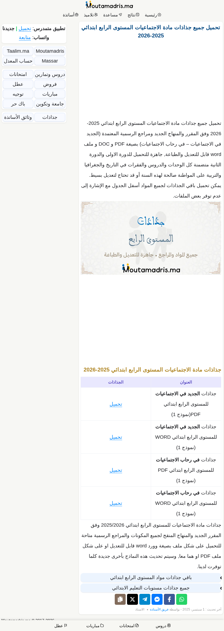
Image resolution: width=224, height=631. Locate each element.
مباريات (50, 94)
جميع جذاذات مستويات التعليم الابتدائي (151, 588)
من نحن (198, 622)
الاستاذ (139, 609)
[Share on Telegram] (144, 599)
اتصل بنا (213, 622)
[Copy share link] (120, 599)
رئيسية (151, 15)
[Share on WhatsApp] (181, 599)
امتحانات (18, 74)
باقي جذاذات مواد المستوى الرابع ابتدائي (151, 577)
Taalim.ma (18, 51)
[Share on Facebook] (169, 599)
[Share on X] (132, 599)
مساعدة (110, 15)
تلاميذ (89, 15)
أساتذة (68, 15)
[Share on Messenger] (157, 599)
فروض (50, 84)
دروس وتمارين (50, 74)
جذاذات (49, 117)
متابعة (25, 37)
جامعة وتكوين (50, 104)
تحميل (116, 404)
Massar (50, 61)
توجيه (18, 94)
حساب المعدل (18, 61)
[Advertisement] (151, 78)
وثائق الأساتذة (18, 117)
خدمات (181, 622)
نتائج (131, 15)
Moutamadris (50, 51)
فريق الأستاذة (159, 609)
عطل (18, 84)
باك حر (18, 104)
